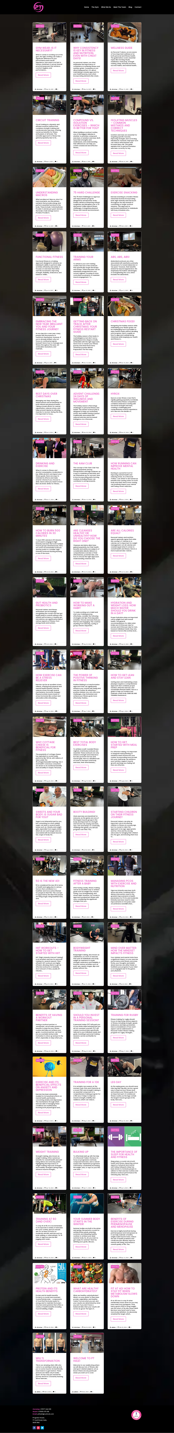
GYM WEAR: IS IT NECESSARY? (49, 56)
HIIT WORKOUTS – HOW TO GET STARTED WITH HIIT (49, 954)
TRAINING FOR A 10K (87, 1090)
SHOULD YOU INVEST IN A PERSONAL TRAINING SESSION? (87, 1021)
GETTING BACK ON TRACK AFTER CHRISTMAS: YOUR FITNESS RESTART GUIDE (87, 330)
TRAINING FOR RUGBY (124, 1021)
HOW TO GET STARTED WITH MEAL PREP (124, 750)
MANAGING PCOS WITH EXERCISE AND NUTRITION (124, 887)
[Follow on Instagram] (38, 1427)
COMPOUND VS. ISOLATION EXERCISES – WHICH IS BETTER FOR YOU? (87, 129)
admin (113, 1327)
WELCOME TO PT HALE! (87, 1363)
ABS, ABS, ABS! (124, 261)
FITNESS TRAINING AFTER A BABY (87, 887)
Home (86, 7)
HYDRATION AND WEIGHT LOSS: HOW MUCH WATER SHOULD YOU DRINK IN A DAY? (124, 611)
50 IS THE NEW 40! (49, 887)
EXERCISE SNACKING (124, 197)
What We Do (106, 7)
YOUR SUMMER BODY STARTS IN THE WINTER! (87, 1226)
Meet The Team (119, 7)
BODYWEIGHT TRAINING (87, 954)
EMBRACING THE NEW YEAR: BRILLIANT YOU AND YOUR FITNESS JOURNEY (49, 330)
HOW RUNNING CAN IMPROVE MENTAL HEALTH (124, 469)
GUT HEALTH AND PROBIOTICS (49, 611)
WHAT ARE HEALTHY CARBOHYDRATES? (87, 1296)
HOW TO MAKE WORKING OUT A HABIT (87, 611)
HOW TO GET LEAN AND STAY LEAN (124, 681)
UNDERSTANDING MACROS (49, 197)
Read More (43, 75)
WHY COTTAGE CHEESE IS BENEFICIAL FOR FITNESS (49, 750)
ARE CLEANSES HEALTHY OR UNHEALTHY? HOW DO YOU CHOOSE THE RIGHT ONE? (87, 539)
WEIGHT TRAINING (49, 1158)
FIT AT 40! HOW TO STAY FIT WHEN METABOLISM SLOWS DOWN (124, 1296)
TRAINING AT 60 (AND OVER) (49, 1226)
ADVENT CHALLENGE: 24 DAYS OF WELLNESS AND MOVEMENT (87, 401)
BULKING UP (87, 1158)
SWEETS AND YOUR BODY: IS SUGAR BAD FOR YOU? (49, 819)
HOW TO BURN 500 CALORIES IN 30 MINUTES (49, 539)
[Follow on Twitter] (42, 1427)
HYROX (124, 401)
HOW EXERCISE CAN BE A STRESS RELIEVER (49, 681)
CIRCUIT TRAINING (49, 129)
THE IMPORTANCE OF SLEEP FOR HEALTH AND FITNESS (124, 1158)
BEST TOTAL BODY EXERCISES (87, 750)
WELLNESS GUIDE (124, 56)
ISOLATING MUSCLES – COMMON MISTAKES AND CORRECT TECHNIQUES (124, 129)
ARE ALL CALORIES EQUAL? (124, 539)
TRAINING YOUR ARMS (87, 261)
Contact (138, 7)
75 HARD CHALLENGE (87, 197)
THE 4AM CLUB (87, 469)
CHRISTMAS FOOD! (124, 330)
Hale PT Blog (40, 26)
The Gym (95, 7)
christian (39, 89)
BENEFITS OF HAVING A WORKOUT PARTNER (49, 1021)
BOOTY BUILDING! (87, 819)
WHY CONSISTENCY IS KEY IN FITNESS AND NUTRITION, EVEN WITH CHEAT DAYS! (87, 56)
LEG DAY (124, 1090)
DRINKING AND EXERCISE (49, 469)
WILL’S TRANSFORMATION (49, 1363)
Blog (130, 7)
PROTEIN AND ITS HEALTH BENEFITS (49, 1296)
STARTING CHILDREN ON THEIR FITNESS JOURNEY (124, 819)
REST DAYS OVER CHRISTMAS (49, 401)
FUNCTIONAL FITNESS (49, 261)
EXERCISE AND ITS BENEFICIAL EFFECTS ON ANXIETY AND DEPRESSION (49, 1090)
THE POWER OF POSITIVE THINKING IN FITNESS (87, 681)
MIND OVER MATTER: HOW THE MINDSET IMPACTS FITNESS (124, 954)
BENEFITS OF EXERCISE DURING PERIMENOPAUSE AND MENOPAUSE (124, 1226)
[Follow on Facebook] (34, 1427)
